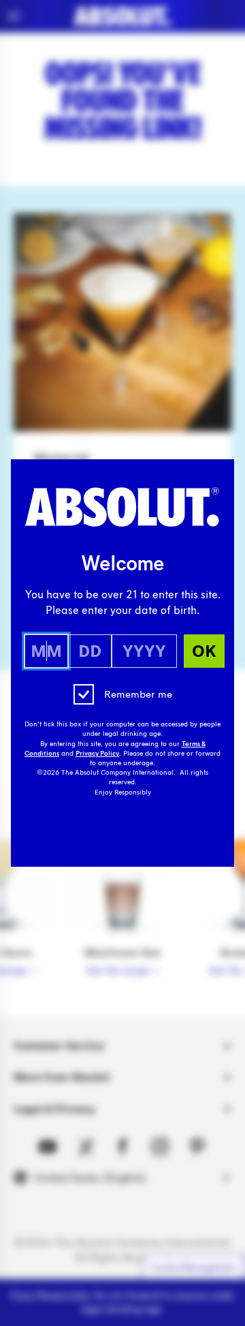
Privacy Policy (97, 754)
